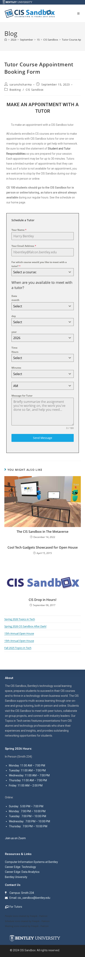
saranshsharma (20, 84)
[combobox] (42, 272)
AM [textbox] (15, 386)
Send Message (42, 438)
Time (14, 347)
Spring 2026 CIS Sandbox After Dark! (25, 626)
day (13, 316)
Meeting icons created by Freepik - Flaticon (27, 926)
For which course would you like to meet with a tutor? (39, 264)
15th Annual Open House (19, 633)
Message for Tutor (21, 395)
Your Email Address (23, 246)
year (14, 332)
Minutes (16, 367)
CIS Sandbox (34, 90)
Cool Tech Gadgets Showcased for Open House (43, 547)
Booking (15, 90)
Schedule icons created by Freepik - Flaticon (27, 921)
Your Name (18, 230)
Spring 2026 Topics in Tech (19, 619)
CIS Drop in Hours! (42, 600)
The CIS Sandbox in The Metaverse (42, 531)
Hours (14, 352)
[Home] (5, 39)
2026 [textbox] (16, 338)
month (15, 300)
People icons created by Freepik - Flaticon (26, 915)
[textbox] (39, 272)
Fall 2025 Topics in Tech (17, 648)
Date (14, 296)
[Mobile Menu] (79, 13)
